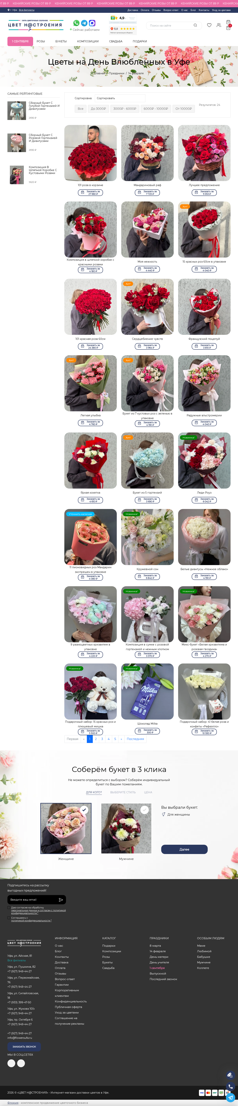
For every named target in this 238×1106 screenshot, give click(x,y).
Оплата (145, 10)
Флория (12, 1103)
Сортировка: (83, 98)
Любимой (204, 951)
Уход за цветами (221, 10)
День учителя (159, 962)
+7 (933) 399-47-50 (19, 1002)
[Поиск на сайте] (195, 25)
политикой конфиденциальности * (31, 920)
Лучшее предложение (204, 185)
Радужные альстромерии (204, 415)
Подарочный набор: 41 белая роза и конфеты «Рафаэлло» (204, 724)
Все (80, 108)
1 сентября (20, 41)
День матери (159, 957)
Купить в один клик (90, 178)
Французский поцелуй (204, 339)
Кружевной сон (147, 569)
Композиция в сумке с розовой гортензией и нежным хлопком (147, 647)
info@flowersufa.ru (19, 1038)
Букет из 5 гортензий (147, 492)
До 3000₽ (98, 108)
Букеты (61, 41)
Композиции (88, 41)
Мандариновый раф (147, 185)
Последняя (135, 739)
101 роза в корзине (90, 185)
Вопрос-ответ (170, 10)
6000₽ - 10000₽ (156, 108)
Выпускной (158, 973)
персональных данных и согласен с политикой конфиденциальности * (38, 912)
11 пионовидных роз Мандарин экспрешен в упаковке (90, 570)
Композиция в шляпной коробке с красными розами (90, 262)
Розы (41, 41)
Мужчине (203, 962)
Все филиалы (26, 10)
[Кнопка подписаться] (61, 899)
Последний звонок (163, 979)
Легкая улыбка (91, 415)
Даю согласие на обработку (38, 910)
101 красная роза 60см (90, 339)
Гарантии (62, 984)
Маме (201, 945)
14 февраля (158, 951)
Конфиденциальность (71, 1001)
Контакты (204, 10)
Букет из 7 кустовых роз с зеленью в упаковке (147, 416)
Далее (184, 849)
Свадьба (116, 41)
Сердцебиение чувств (147, 339)
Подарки (140, 41)
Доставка (133, 10)
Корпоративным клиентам (67, 993)
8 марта (155, 945)
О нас (184, 10)
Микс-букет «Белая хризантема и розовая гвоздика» (204, 647)
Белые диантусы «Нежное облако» (204, 569)
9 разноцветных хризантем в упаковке (90, 647)
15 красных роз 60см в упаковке (204, 261)
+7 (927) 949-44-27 (19, 971)
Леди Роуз (204, 492)
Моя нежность (147, 261)
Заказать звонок (24, 1046)
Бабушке (203, 957)
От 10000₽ (184, 108)
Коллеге (203, 968)
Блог (193, 10)
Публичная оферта (68, 1007)
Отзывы (156, 10)
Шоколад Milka (147, 723)
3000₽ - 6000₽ (124, 108)
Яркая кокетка (90, 492)
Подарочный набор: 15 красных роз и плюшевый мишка (90, 724)
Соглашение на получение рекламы (69, 1020)
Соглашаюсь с (31, 919)
